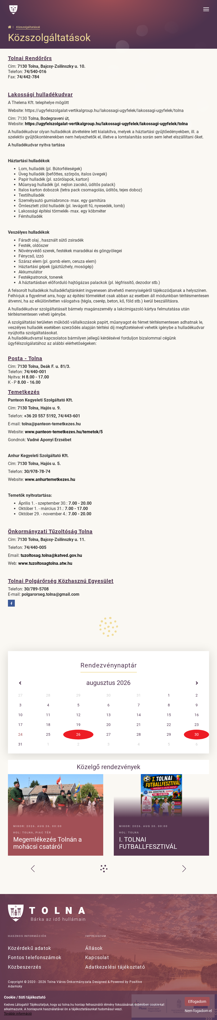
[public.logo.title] (46, 913)
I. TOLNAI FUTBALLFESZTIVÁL (148, 843)
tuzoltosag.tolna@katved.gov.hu (51, 555)
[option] (108, 816)
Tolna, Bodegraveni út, (48, 118)
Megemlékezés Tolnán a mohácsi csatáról (47, 843)
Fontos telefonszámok (34, 957)
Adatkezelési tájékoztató (115, 967)
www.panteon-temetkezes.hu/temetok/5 (64, 431)
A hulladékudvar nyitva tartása (36, 144)
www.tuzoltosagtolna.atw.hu (45, 563)
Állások (94, 948)
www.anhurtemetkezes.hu (50, 479)
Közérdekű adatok (29, 948)
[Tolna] (13, 9)
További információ (18, 1014)
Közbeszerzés (24, 967)
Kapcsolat (97, 957)
